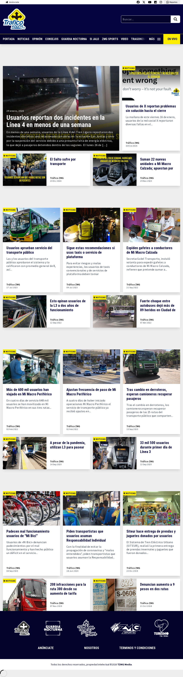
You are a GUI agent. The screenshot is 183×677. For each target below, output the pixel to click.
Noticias (23, 39)
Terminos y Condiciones (137, 648)
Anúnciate (46, 648)
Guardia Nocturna (74, 39)
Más (152, 39)
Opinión (37, 39)
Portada (9, 39)
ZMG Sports (110, 39)
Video (124, 39)
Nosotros (91, 648)
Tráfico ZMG (132, 142)
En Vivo (172, 39)
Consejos (51, 39)
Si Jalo (94, 39)
